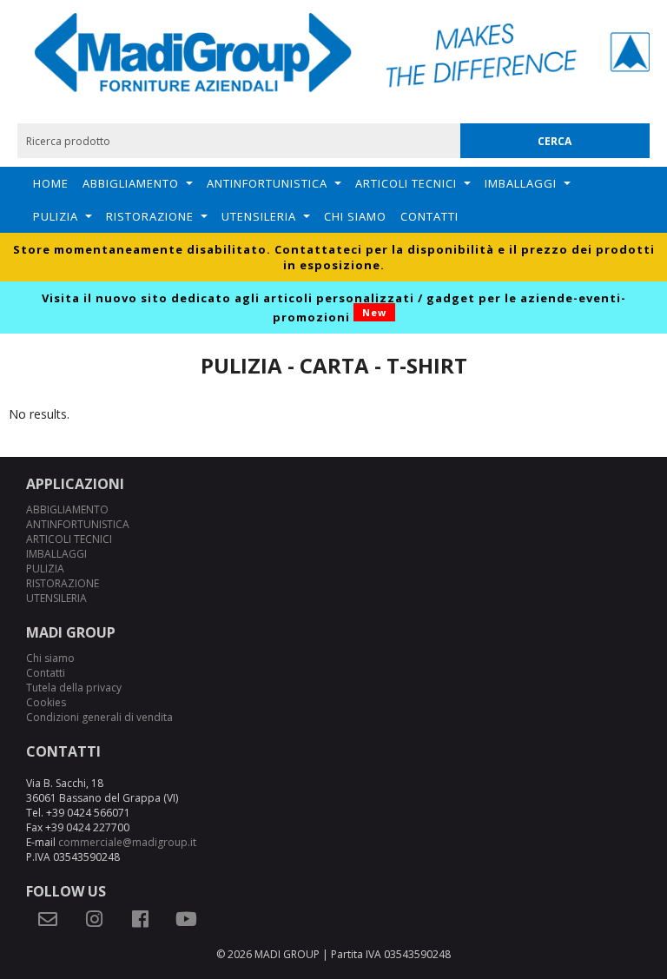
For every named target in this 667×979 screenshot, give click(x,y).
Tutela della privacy (74, 687)
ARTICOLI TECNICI (406, 183)
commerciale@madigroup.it (127, 842)
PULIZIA (55, 216)
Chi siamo (355, 216)
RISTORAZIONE (150, 216)
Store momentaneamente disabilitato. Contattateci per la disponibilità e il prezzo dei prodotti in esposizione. (334, 257)
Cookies (46, 702)
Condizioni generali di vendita (99, 717)
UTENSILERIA (258, 216)
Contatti (429, 216)
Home (51, 183)
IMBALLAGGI (521, 183)
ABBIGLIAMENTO (131, 183)
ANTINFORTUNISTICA (267, 183)
